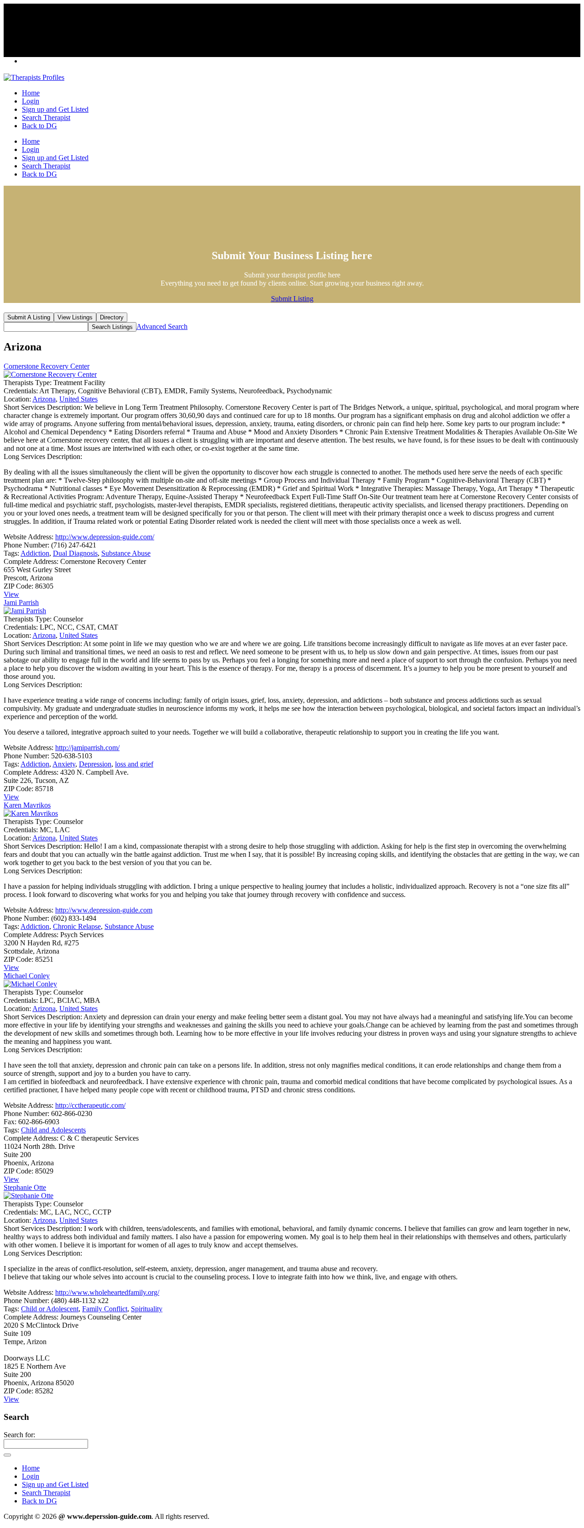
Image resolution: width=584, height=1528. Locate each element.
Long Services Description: (43, 456)
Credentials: (21, 391)
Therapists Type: (28, 382)
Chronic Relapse (77, 926)
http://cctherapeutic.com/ (90, 1105)
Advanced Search (162, 326)
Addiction (35, 553)
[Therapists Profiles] (34, 77)
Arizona (44, 399)
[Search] (7, 1455)
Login (30, 101)
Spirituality (146, 1309)
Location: (17, 399)
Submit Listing (292, 298)
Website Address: (28, 537)
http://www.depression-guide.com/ (104, 537)
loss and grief (134, 764)
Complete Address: (31, 561)
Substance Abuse (126, 553)
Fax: (10, 1122)
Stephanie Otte (25, 1187)
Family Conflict (104, 1309)
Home (31, 93)
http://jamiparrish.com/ (87, 747)
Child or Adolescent (49, 1309)
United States (78, 399)
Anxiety (63, 764)
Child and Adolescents (53, 1130)
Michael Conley (27, 976)
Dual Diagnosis (75, 553)
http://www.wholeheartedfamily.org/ (107, 1292)
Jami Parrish (21, 602)
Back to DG (39, 126)
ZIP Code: (18, 586)
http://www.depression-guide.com (103, 910)
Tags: (11, 553)
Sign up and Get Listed (55, 109)
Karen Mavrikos (27, 805)
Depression (95, 764)
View (11, 594)
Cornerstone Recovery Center (46, 366)
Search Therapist (46, 117)
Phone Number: (26, 545)
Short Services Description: (43, 407)
